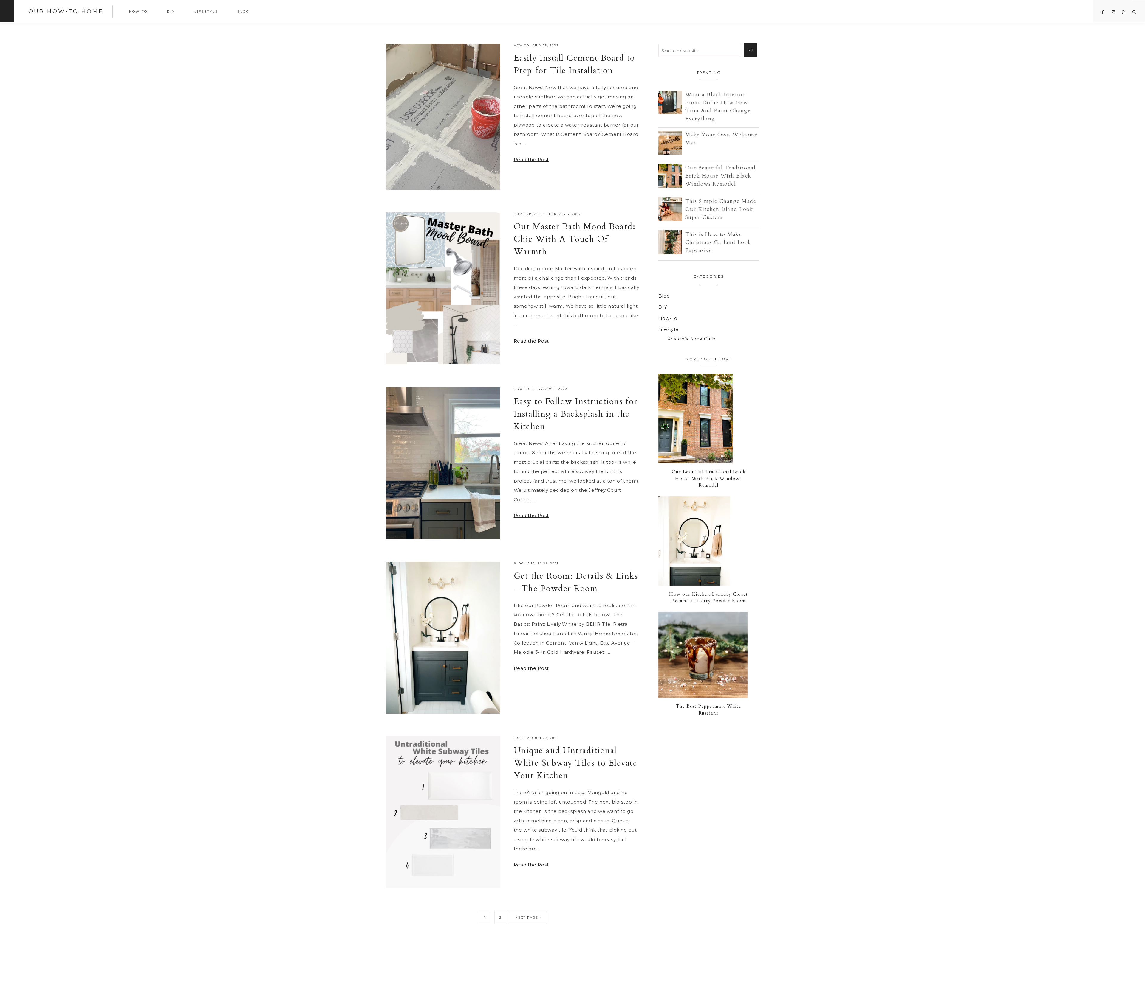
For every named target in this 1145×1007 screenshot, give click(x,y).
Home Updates (528, 214)
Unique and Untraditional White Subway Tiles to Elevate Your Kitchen (576, 763)
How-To (521, 45)
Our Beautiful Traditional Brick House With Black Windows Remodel (720, 176)
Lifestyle (668, 329)
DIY (662, 307)
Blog (519, 563)
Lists (519, 738)
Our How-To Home (65, 11)
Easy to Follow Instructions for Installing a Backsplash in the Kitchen (576, 414)
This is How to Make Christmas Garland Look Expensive (718, 242)
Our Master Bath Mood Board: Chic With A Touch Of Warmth (575, 239)
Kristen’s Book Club (691, 339)
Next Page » (528, 917)
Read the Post (531, 159)
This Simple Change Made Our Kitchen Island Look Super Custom (720, 209)
